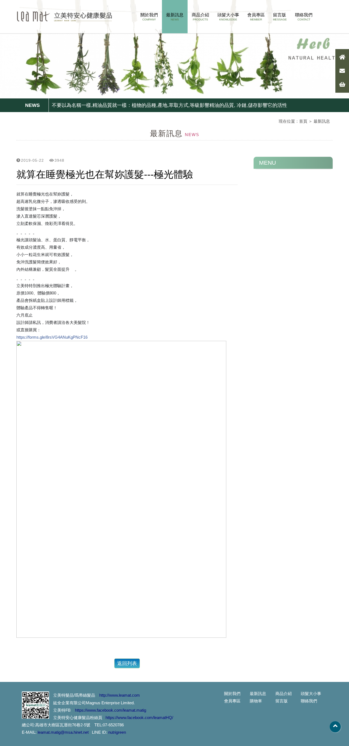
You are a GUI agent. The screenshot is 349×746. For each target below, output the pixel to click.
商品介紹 (200, 17)
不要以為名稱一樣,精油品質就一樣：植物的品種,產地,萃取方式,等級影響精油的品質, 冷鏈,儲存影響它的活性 (169, 105)
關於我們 (149, 17)
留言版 (280, 17)
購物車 (256, 701)
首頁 (303, 121)
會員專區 (256, 17)
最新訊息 (174, 17)
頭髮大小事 (228, 17)
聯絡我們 (303, 17)
